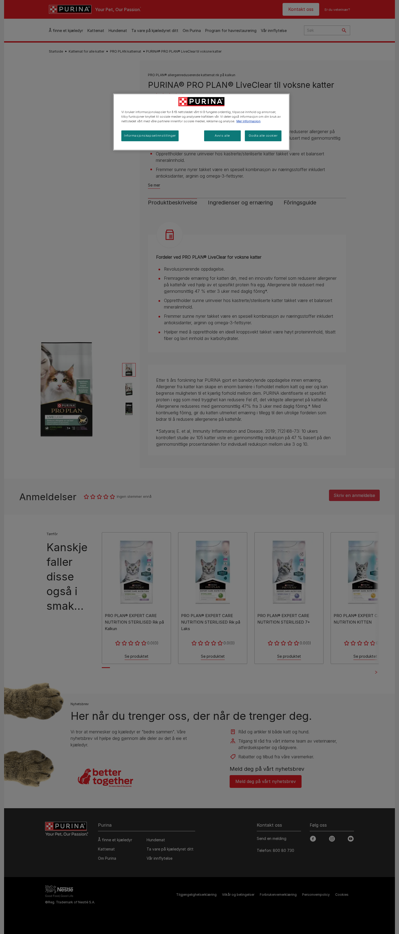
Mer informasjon (248, 121)
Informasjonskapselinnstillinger (150, 135)
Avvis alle (222, 135)
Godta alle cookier (263, 135)
